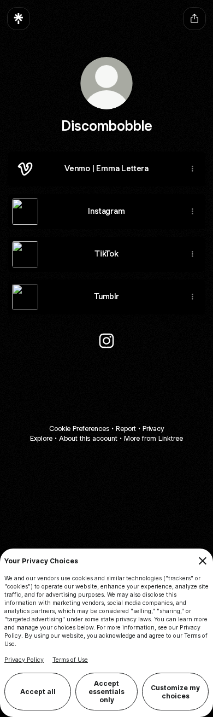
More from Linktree (153, 438)
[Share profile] (194, 19)
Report (126, 428)
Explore (41, 438)
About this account (88, 438)
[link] (106, 341)
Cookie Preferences (79, 428)
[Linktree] (18, 19)
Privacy (153, 428)
